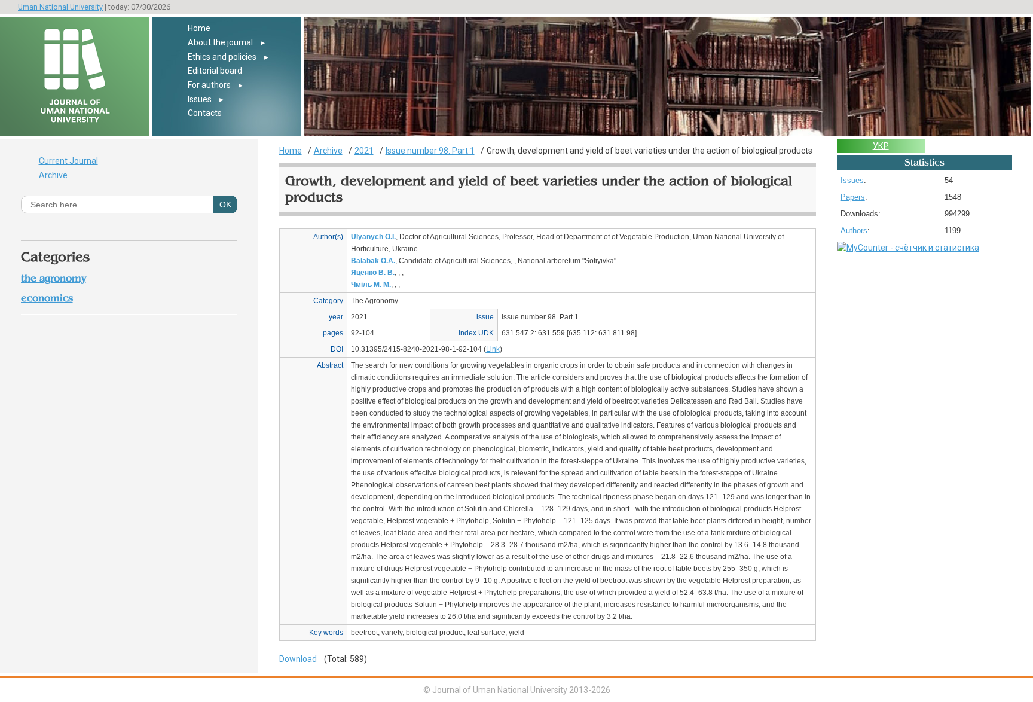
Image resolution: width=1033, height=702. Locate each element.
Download (298, 659)
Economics (47, 298)
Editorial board (215, 70)
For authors (209, 85)
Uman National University (60, 6)
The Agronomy (53, 278)
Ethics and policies (222, 57)
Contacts (205, 113)
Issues (200, 99)
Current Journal (68, 161)
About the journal (220, 42)
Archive (53, 175)
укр (881, 146)
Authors (854, 230)
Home (199, 28)
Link (493, 349)
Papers (853, 197)
